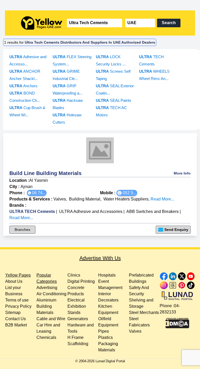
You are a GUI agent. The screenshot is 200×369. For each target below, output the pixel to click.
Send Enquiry (176, 229)
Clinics (73, 275)
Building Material (84, 199)
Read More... (162, 199)
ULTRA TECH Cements (32, 211)
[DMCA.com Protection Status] (177, 321)
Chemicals (46, 337)
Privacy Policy (18, 306)
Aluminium (46, 300)
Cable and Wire (50, 319)
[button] (37, 193)
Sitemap (13, 312)
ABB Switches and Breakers (152, 211)
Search (169, 23)
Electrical (76, 300)
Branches (22, 229)
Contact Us (15, 319)
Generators (77, 319)
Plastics (105, 337)
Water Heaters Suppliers (125, 199)
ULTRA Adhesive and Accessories (90, 211)
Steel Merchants (144, 312)
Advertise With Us (100, 258)
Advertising (46, 287)
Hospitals (107, 275)
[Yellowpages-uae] (42, 23)
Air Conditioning (51, 294)
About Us (13, 281)
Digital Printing (81, 281)
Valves (59, 199)
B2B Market (16, 325)
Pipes (103, 331)
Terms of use (17, 300)
